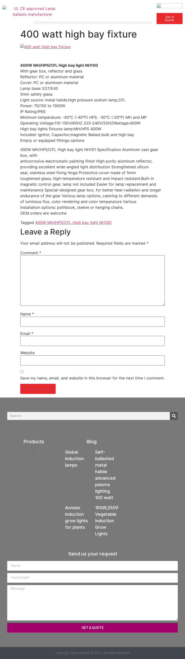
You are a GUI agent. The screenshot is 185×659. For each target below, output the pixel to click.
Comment (30, 253)
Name (27, 314)
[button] (92, 22)
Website (27, 353)
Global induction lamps (74, 459)
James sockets (80, 653)
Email (26, 333)
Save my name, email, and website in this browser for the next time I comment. (92, 378)
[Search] (174, 416)
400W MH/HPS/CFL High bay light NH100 (73, 222)
